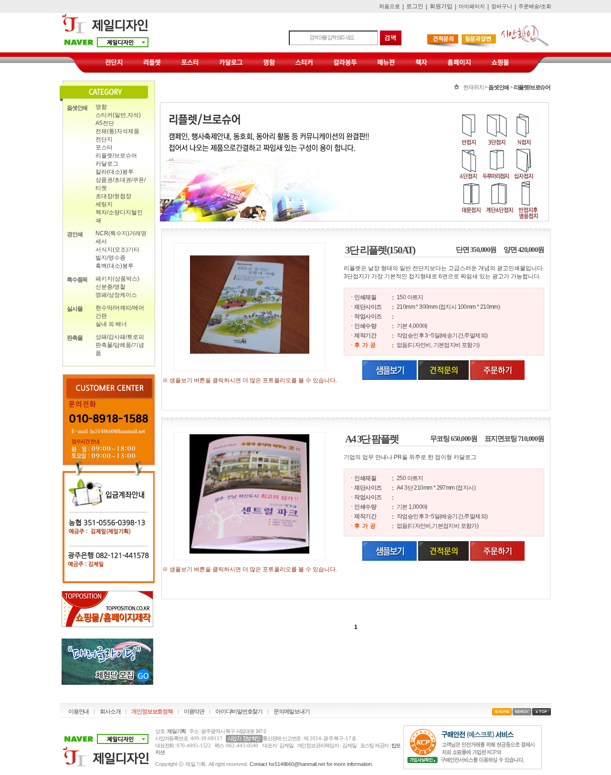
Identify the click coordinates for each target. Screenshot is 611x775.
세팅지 (104, 204)
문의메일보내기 (292, 711)
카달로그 (106, 163)
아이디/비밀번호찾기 (239, 711)
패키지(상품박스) (117, 278)
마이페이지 (472, 6)
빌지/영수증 (110, 257)
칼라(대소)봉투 (114, 171)
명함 (101, 107)
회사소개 (110, 711)
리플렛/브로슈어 (116, 155)
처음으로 (389, 6)
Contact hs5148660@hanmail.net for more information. (311, 764)
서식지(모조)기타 (117, 249)
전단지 (104, 139)
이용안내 (78, 711)
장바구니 (501, 6)
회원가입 (441, 6)
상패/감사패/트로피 (119, 337)
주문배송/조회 (534, 6)
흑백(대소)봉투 (114, 265)
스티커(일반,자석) (118, 115)
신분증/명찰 (110, 286)
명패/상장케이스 (116, 295)
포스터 (104, 147)
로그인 (414, 6)
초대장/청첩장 (113, 196)
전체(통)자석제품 (117, 131)
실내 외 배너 (111, 324)
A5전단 (104, 123)
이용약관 (194, 711)
